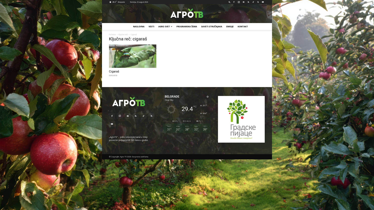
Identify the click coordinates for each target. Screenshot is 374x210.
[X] (258, 2)
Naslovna (138, 26)
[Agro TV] (187, 13)
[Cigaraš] (132, 56)
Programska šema (186, 26)
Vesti (151, 26)
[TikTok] (253, 2)
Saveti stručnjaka (211, 26)
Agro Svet (164, 26)
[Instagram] (239, 2)
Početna (112, 34)
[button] (229, 2)
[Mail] (243, 2)
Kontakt (243, 26)
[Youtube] (263, 2)
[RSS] (248, 2)
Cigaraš (114, 71)
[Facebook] (234, 2)
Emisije (230, 26)
